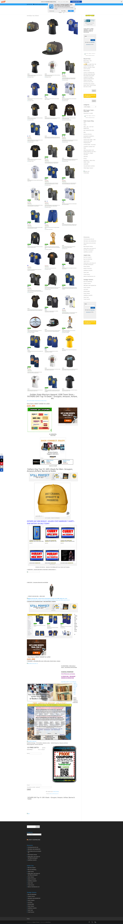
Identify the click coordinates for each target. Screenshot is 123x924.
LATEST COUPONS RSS (34, 839)
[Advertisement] (89, 195)
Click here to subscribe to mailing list (89, 96)
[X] (1, 460)
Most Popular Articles (88, 246)
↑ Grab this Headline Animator (89, 55)
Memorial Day (87, 70)
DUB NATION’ (32, 523)
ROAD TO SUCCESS (88, 268)
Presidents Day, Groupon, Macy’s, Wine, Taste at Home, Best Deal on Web (90, 85)
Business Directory (88, 134)
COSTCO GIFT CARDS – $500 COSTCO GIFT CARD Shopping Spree (89, 141)
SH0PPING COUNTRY (88, 252)
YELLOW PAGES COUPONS (89, 166)
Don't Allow (63, 10)
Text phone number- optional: (33, 787)
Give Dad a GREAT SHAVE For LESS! (38, 404)
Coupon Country (87, 283)
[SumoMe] (1, 470)
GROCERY (86, 156)
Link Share (86, 289)
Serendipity (29, 15)
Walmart (37, 15)
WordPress (48, 922)
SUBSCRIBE (86, 164)
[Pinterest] (1, 463)
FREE (85, 122)
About (85, 124)
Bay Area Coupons (87, 257)
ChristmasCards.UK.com (89, 239)
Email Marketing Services (55, 793)
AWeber (51, 793)
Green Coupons (87, 287)
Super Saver (86, 272)
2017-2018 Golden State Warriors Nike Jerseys (37, 400)
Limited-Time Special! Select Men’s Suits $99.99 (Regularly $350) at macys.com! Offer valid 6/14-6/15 (48, 600)
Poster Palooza (87, 266)
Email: (28, 785)
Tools (33, 15)
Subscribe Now (76, 1)
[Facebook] (1, 457)
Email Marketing (88, 44)
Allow (71, 10)
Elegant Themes (35, 922)
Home (60, 12)
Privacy (85, 158)
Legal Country (86, 261)
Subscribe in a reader (88, 113)
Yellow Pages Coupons (88, 168)
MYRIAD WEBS (87, 291)
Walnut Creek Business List (89, 276)
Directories (86, 237)
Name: (28, 753)
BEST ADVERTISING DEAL (89, 130)
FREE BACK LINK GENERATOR (90, 241)
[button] (61, 1)
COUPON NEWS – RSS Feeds (90, 144)
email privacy (56, 791)
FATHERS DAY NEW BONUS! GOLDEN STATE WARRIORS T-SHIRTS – (51, 521)
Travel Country (87, 274)
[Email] (1, 466)
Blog (84, 132)
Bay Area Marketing (88, 259)
